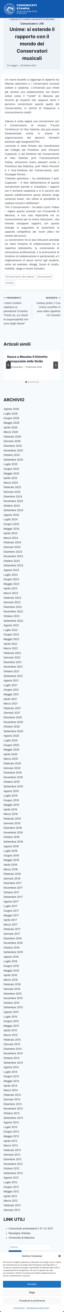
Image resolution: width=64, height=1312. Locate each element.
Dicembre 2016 (13, 938)
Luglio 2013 (10, 1127)
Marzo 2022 (11, 648)
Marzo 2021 (11, 703)
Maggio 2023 (11, 583)
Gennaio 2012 (12, 1209)
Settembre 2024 (13, 510)
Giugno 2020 (11, 745)
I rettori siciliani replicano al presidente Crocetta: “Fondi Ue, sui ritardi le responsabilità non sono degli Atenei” (16, 311)
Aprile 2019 (10, 809)
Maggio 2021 (11, 694)
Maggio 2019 (11, 804)
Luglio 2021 (10, 685)
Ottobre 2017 (11, 892)
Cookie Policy (19, 1308)
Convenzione (44, 276)
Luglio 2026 (11, 413)
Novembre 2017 (13, 887)
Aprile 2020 (10, 754)
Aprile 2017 (10, 919)
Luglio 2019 (10, 795)
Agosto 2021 (11, 680)
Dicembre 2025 (13, 445)
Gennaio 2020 (12, 768)
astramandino (16, 367)
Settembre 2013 (13, 1117)
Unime (10, 283)
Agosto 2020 (11, 735)
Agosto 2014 (11, 1067)
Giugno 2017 (11, 910)
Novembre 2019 (13, 777)
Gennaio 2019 (12, 823)
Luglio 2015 (10, 1016)
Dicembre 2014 (13, 1048)
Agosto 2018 (11, 846)
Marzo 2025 (11, 482)
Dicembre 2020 (13, 717)
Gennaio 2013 (12, 1154)
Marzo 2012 (11, 1200)
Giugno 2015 (11, 1021)
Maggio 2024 (11, 528)
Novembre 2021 (13, 666)
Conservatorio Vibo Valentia (20, 276)
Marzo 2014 (11, 1090)
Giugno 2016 (11, 965)
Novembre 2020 (13, 722)
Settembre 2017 (13, 896)
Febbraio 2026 (12, 436)
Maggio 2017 (11, 915)
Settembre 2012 (13, 1173)
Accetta (32, 1284)
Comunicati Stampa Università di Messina (31, 19)
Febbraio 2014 (12, 1094)
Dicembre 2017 (13, 883)
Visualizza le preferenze (32, 1300)
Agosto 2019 (11, 791)
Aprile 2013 (10, 1140)
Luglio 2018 (10, 850)
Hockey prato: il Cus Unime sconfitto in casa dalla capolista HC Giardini (48, 307)
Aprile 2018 (10, 864)
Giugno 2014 (11, 1076)
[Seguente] (55, 365)
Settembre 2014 (13, 1062)
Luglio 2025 (11, 464)
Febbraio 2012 (12, 1205)
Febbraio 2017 (12, 929)
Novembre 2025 (13, 450)
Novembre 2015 (13, 998)
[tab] (26, 382)
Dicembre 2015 (13, 993)
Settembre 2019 (13, 786)
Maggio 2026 (11, 422)
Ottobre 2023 (12, 560)
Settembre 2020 (13, 731)
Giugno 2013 (11, 1131)
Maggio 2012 (11, 1191)
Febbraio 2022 (12, 652)
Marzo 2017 (11, 924)
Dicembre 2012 (13, 1159)
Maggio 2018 (11, 860)
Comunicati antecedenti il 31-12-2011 (31, 1228)
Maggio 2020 (11, 749)
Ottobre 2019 (11, 781)
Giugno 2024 (11, 524)
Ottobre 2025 (12, 454)
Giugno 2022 (11, 634)
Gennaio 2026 (12, 441)
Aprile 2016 (10, 975)
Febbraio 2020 (12, 763)
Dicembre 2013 (13, 1104)
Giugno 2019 (11, 800)
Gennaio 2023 (12, 602)
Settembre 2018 (13, 841)
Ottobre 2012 (11, 1168)
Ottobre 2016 (11, 947)
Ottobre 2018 (11, 837)
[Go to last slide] (8, 365)
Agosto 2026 (11, 408)
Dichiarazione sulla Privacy (37, 1308)
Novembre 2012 (13, 1163)
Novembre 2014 (13, 1053)
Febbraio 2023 (12, 597)
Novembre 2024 (13, 501)
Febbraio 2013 (12, 1150)
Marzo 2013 (11, 1145)
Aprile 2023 (10, 588)
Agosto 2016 (11, 956)
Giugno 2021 (11, 689)
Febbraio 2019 (12, 818)
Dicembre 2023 (13, 551)
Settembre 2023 (13, 565)
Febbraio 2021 (12, 708)
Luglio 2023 (11, 574)
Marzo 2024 (11, 537)
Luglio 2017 (10, 906)
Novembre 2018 (13, 832)
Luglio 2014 (10, 1071)
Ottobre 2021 (11, 671)
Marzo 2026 (11, 431)
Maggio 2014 (11, 1081)
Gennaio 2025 (12, 491)
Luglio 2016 (10, 961)
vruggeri (13, 65)
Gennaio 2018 (12, 878)
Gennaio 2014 (12, 1099)
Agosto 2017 (11, 901)
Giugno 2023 (11, 579)
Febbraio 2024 (12, 542)
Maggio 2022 (11, 639)
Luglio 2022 (11, 629)
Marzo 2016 (11, 979)
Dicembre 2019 (13, 772)
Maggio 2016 (11, 970)
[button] (59, 1256)
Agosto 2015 (11, 1011)
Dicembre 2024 (13, 496)
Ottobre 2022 (12, 616)
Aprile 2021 (10, 699)
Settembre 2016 (13, 952)
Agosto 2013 (11, 1122)
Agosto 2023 (11, 570)
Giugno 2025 (11, 468)
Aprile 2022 (10, 643)
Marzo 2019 (11, 813)
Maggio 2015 (11, 1025)
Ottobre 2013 (11, 1113)
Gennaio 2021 (12, 712)
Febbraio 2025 (12, 487)
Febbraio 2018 (12, 873)
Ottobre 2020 (12, 726)
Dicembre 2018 (13, 827)
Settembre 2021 (13, 676)
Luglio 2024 (11, 519)
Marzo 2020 (11, 758)
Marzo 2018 (11, 869)
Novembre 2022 (13, 611)
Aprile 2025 (10, 478)
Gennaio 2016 (12, 988)
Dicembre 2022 (13, 606)
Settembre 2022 (13, 620)
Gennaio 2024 (12, 547)
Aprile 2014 (10, 1085)
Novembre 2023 (13, 556)
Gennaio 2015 (12, 1044)
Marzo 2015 (11, 1035)
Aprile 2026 (10, 427)
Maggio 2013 (11, 1136)
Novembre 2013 (13, 1108)
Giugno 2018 (11, 855)
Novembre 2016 (13, 942)
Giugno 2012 (11, 1186)
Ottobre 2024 (12, 505)
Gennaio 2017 (12, 933)
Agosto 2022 (11, 625)
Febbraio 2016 (12, 984)
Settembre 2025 (13, 459)
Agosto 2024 (11, 514)
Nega (32, 1292)
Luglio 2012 (10, 1182)
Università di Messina (21, 1237)
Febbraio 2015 (12, 1039)
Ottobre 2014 (11, 1058)
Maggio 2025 (11, 473)
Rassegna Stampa (19, 1233)
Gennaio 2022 (12, 657)
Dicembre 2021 (13, 662)
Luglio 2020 (11, 740)
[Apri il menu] (57, 9)
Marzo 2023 (11, 593)
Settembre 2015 (13, 1007)
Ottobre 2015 (11, 1002)
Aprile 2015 (10, 1030)
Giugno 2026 (11, 418)
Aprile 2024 (10, 533)
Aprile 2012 (10, 1196)
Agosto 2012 (11, 1177)
